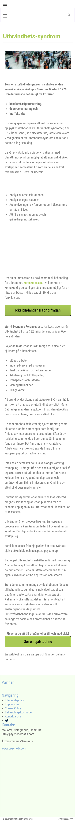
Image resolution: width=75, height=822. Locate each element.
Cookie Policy (13, 708)
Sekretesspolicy (65, 818)
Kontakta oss (13, 716)
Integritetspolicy (15, 700)
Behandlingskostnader (18, 712)
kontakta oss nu (33, 283)
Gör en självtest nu (38, 641)
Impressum (12, 704)
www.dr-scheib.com (14, 748)
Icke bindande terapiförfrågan (38, 310)
